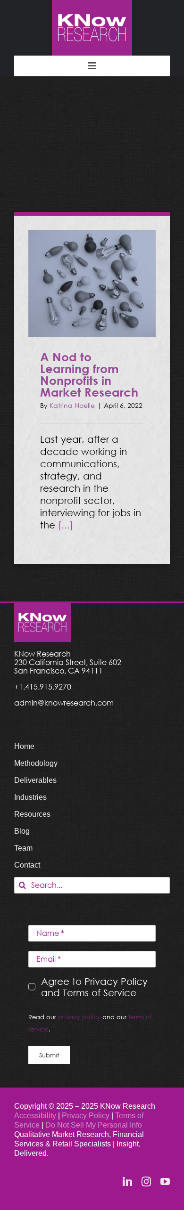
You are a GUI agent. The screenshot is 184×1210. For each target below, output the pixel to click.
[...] (65, 524)
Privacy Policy (86, 1116)
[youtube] (165, 1181)
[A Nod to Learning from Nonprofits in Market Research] (92, 283)
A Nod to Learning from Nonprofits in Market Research (89, 374)
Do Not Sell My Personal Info (93, 1125)
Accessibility (35, 1116)
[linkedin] (127, 1181)
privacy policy (79, 1017)
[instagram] (146, 1181)
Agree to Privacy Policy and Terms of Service (94, 986)
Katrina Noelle (72, 405)
